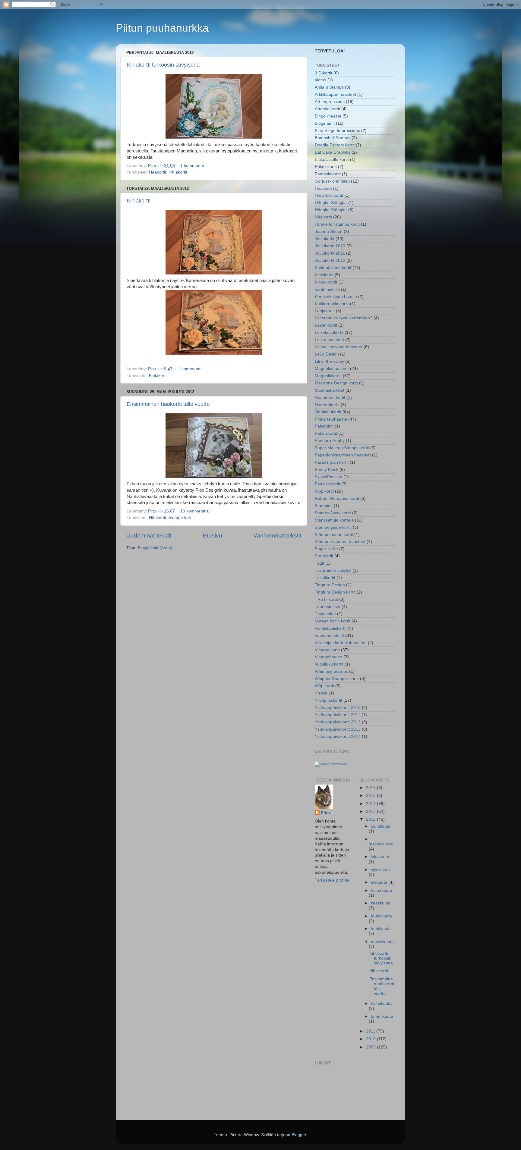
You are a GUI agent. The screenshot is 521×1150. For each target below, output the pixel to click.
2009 (371, 1047)
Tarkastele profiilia (332, 880)
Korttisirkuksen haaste (336, 296)
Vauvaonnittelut (329, 635)
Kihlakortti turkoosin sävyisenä (163, 65)
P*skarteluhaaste (331, 419)
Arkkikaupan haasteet (335, 94)
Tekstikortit (325, 577)
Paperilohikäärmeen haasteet (343, 455)
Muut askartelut (329, 390)
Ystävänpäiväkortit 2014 (338, 736)
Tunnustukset (327, 606)
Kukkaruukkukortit (332, 304)
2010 (371, 1039)
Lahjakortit (325, 311)
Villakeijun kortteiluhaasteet (341, 643)
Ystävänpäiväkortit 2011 (337, 715)
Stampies (324, 505)
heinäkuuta (381, 890)
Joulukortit (324, 239)
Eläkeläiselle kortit (332, 159)
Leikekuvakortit (329, 332)
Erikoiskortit (326, 167)
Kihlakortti (138, 201)
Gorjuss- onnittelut (332, 181)
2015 (371, 795)
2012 (371, 819)
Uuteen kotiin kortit (332, 621)
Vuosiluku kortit (329, 664)
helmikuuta (381, 1003)
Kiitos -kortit (326, 282)
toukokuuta (381, 916)
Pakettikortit (326, 433)
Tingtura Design (330, 585)
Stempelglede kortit (333, 527)
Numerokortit (327, 405)
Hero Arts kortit (329, 195)
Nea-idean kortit (330, 397)
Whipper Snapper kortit (337, 678)
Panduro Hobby (330, 440)
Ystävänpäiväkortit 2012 (338, 722)
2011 (371, 1031)
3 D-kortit (323, 73)
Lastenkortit (326, 325)
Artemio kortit (327, 109)
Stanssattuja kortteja (334, 520)
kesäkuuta (380, 903)
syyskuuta (380, 869)
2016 (371, 787)
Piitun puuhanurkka (162, 28)
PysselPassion (328, 477)
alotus (320, 80)
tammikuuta (382, 1016)
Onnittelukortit (328, 412)
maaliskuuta (382, 941)
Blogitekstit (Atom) (155, 548)
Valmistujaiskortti (330, 628)
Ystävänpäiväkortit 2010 (338, 707)
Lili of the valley (329, 361)
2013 (371, 811)
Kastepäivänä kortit (333, 267)
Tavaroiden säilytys (333, 570)
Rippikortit (324, 491)
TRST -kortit (326, 599)
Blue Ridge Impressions (337, 130)
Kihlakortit (178, 172)
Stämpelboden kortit (334, 534)
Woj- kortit (324, 686)
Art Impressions (330, 101)
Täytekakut (325, 614)
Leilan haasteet (329, 339)
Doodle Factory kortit (335, 145)
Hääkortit (157, 172)
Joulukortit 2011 (330, 253)
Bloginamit (325, 123)
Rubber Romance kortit (337, 498)
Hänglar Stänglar (331, 202)
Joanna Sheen (329, 231)
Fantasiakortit (328, 174)
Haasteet (323, 188)
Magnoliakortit (328, 376)
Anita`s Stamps (329, 87)
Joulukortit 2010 (330, 246)
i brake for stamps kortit (337, 224)
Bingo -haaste (328, 116)
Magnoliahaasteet (332, 368)
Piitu (325, 813)
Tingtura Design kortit (335, 592)
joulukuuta (380, 826)
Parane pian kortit (332, 462)
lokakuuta (380, 856)
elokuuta (379, 882)
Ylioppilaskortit (328, 700)
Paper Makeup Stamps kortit (342, 448)
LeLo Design (327, 354)
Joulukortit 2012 (330, 260)
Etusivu (212, 535)
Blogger (299, 1135)
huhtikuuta (381, 928)
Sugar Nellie (326, 549)
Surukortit (324, 556)
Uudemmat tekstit (149, 535)
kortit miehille (327, 289)
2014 (371, 803)
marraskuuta (381, 844)
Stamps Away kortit (333, 513)
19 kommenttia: (195, 511)
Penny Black (326, 469)
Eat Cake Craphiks (332, 152)
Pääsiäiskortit (327, 484)
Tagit (319, 563)
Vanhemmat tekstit (277, 535)
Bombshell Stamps (332, 138)
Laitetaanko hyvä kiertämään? (343, 318)
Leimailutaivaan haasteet (338, 347)
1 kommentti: (193, 165)
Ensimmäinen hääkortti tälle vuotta (168, 404)
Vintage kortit (181, 517)
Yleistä (321, 693)
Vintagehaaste (328, 657)
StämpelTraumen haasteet (340, 541)
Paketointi (324, 426)
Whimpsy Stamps (331, 671)
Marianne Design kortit (336, 383)
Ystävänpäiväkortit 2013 (338, 729)
